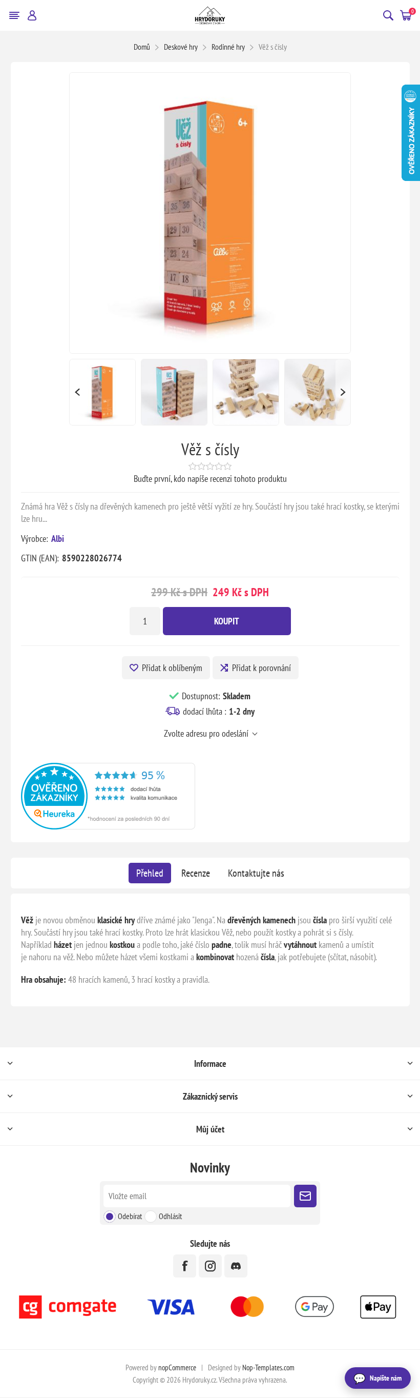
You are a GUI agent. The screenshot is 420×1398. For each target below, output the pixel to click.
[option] (102, 392)
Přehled (149, 873)
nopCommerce (177, 1367)
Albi (57, 538)
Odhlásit (170, 1216)
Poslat (305, 1196)
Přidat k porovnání (261, 668)
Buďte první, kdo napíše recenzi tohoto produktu (210, 478)
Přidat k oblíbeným (172, 668)
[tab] (150, 873)
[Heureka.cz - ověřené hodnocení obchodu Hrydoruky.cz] (108, 826)
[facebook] (184, 1266)
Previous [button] (77, 392)
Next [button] (343, 392)
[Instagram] (210, 1266)
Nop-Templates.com (268, 1367)
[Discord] (235, 1266)
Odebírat (130, 1216)
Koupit (226, 621)
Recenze (195, 873)
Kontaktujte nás (256, 873)
